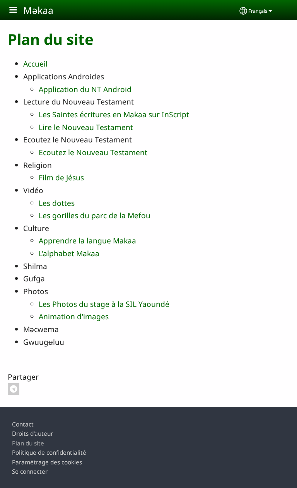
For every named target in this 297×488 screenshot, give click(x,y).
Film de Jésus (61, 177)
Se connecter (30, 471)
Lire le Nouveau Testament (86, 127)
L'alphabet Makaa (69, 253)
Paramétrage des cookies (47, 462)
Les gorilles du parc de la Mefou (94, 215)
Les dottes (57, 203)
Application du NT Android (85, 89)
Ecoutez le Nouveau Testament (93, 152)
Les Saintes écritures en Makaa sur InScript (114, 114)
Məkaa (38, 10)
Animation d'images (74, 316)
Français (257, 10)
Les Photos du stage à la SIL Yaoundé (104, 304)
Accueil (35, 63)
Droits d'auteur (32, 434)
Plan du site (28, 443)
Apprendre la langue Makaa (87, 240)
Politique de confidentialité (49, 453)
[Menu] (17, 10)
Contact (23, 424)
